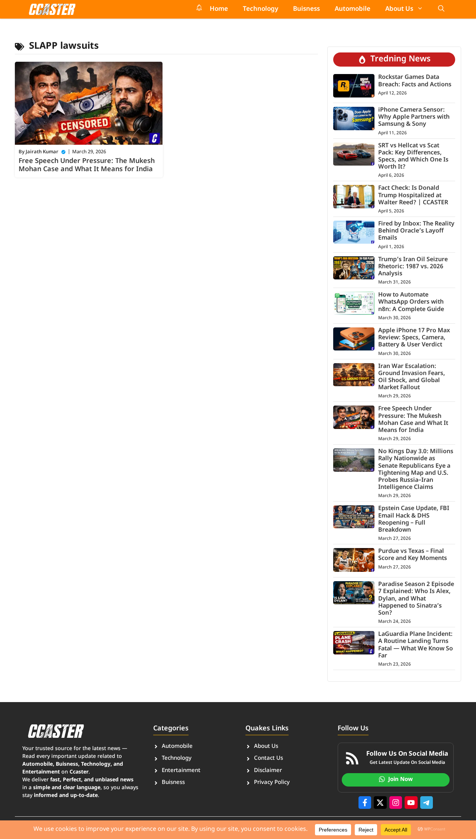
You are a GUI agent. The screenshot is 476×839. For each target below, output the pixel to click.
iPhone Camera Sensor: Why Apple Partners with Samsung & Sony (414, 117)
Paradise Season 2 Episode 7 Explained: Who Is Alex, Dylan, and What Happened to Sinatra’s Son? (416, 599)
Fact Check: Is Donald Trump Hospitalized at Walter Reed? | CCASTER (413, 195)
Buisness (306, 9)
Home (219, 9)
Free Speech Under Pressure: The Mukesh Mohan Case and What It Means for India (87, 165)
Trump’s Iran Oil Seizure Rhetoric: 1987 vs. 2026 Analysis (413, 267)
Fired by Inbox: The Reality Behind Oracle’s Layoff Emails (416, 231)
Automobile (352, 9)
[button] (441, 9)
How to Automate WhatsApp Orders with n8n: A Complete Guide (411, 302)
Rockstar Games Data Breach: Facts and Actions (414, 81)
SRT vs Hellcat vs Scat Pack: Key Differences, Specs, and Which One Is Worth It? (413, 157)
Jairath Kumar (42, 152)
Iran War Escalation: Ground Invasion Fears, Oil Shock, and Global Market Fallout (411, 377)
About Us (399, 9)
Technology (260, 9)
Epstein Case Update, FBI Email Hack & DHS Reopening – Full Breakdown (413, 519)
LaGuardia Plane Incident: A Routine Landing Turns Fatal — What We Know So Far (415, 645)
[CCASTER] (52, 9)
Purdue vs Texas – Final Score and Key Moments (412, 555)
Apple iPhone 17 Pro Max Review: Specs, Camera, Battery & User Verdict (414, 338)
